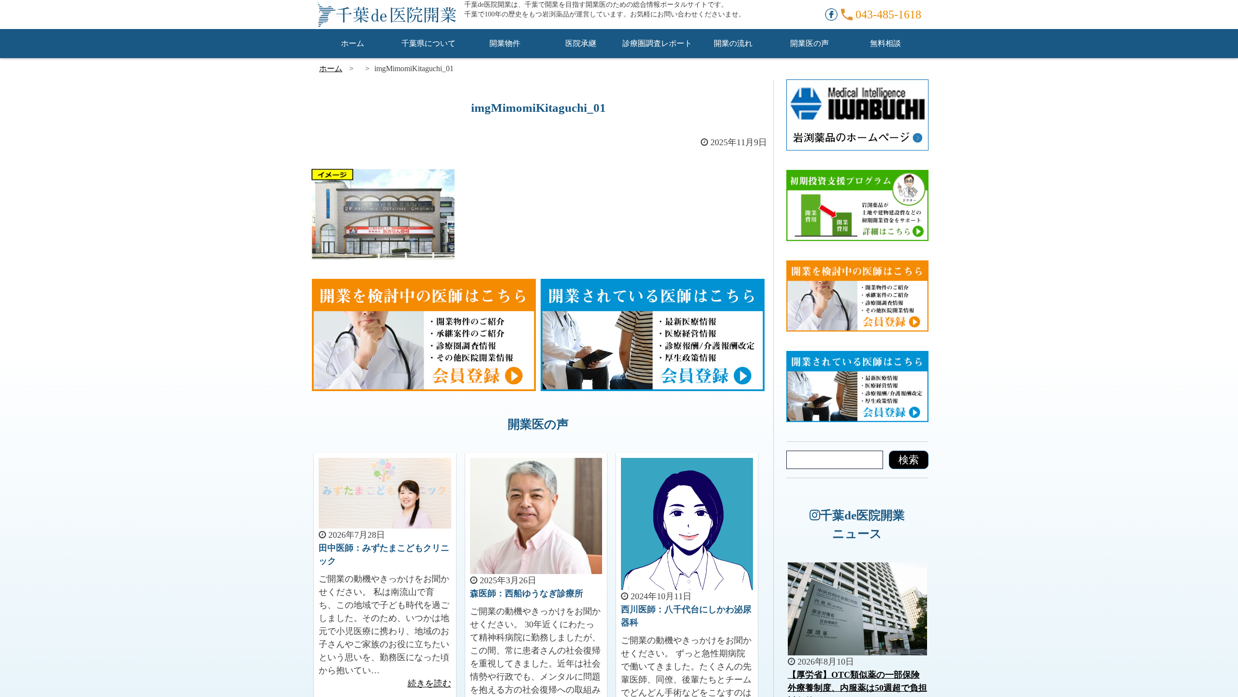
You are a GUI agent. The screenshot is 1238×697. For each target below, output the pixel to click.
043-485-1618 (888, 14)
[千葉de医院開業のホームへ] (386, 14)
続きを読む (429, 683)
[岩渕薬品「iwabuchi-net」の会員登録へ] (653, 285)
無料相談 (885, 43)
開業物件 (504, 43)
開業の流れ (733, 43)
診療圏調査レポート (657, 43)
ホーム (352, 43)
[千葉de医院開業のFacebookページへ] (831, 13)
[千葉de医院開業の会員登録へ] (424, 285)
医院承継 (580, 43)
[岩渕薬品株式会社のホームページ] (857, 86)
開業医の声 (809, 43)
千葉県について (428, 43)
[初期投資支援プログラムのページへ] (857, 176)
